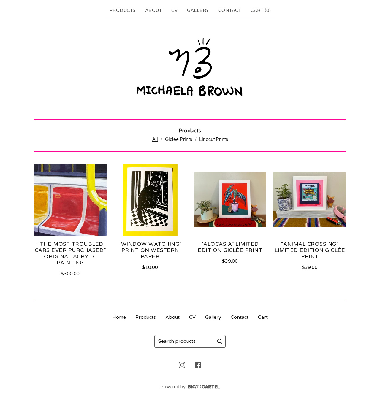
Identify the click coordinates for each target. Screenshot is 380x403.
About (153, 10)
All (155, 139)
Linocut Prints (213, 139)
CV (174, 10)
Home (119, 317)
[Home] (190, 68)
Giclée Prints (178, 139)
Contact (229, 10)
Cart (263, 317)
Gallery (198, 10)
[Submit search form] (219, 341)
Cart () (261, 10)
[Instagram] (182, 365)
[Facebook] (198, 365)
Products (122, 10)
